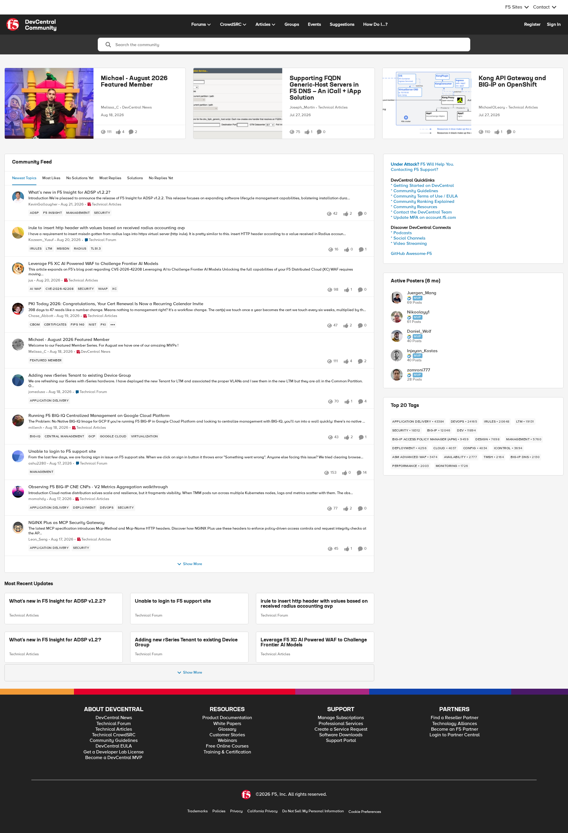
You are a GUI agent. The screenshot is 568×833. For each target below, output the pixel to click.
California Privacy (262, 811)
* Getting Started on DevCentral (422, 185)
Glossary (227, 729)
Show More (192, 564)
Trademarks (197, 811)
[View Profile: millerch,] (18, 420)
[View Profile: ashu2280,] (18, 456)
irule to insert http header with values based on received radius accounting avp (106, 227)
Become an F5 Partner (454, 729)
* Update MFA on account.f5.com (423, 217)
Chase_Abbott (40, 316)
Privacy (236, 811)
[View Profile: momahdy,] (18, 492)
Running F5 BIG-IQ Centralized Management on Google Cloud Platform (99, 415)
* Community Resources (414, 206)
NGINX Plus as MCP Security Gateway (66, 522)
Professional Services (341, 724)
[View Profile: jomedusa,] (18, 380)
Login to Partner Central (455, 735)
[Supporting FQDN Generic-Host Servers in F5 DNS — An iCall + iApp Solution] (237, 103)
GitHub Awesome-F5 (411, 253)
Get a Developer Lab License (113, 752)
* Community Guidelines (414, 190)
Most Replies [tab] (110, 178)
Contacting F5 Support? (414, 169)
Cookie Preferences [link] (364, 811)
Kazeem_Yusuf (41, 240)
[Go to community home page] (31, 24)
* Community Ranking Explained (422, 201)
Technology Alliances (454, 724)
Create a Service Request (340, 729)
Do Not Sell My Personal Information (313, 811)
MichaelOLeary (492, 107)
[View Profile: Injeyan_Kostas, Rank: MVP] (397, 355)
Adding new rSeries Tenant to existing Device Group (79, 375)
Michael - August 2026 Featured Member (134, 82)
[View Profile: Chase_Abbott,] (18, 309)
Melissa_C (110, 107)
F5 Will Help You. (422, 164)
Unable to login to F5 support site (62, 451)
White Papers (227, 724)
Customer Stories (227, 735)
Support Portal (341, 740)
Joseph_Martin (302, 107)
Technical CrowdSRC (113, 735)
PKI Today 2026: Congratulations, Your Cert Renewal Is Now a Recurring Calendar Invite (115, 303)
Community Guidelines (114, 740)
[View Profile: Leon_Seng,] (18, 527)
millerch (35, 428)
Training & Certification (227, 752)
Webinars (227, 740)
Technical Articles (333, 107)
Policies (218, 811)
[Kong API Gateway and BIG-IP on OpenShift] (427, 103)
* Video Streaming (409, 243)
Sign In (554, 24)
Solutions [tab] (135, 178)
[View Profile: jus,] (18, 268)
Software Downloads (340, 735)
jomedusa (36, 392)
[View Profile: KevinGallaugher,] (18, 197)
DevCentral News (137, 107)
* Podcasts (401, 232)
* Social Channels (408, 238)
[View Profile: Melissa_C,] (18, 344)
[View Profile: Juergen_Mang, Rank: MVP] (397, 297)
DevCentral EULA (114, 746)
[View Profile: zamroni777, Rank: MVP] (397, 375)
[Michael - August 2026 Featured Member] (49, 103)
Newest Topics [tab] (24, 178)
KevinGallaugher (42, 204)
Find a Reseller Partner (454, 718)
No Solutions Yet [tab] (79, 178)
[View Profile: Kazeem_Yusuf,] (18, 233)
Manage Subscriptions (341, 718)
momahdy (37, 499)
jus (30, 280)
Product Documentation (227, 718)
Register (532, 24)
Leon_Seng (38, 539)
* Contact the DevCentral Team (421, 212)
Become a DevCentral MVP (113, 758)
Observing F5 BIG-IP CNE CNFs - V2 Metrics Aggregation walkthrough (98, 486)
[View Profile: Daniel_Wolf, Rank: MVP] (397, 336)
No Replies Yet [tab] (161, 178)
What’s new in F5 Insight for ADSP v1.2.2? (69, 192)
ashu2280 (37, 463)
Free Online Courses (227, 746)
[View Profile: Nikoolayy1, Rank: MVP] (397, 317)
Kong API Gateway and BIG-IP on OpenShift (512, 82)
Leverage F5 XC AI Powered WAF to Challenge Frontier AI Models (93, 263)
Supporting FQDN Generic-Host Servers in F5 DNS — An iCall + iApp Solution (325, 88)
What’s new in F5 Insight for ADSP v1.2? (55, 640)
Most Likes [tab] (51, 178)
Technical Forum (148, 615)
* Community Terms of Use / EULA (424, 196)
